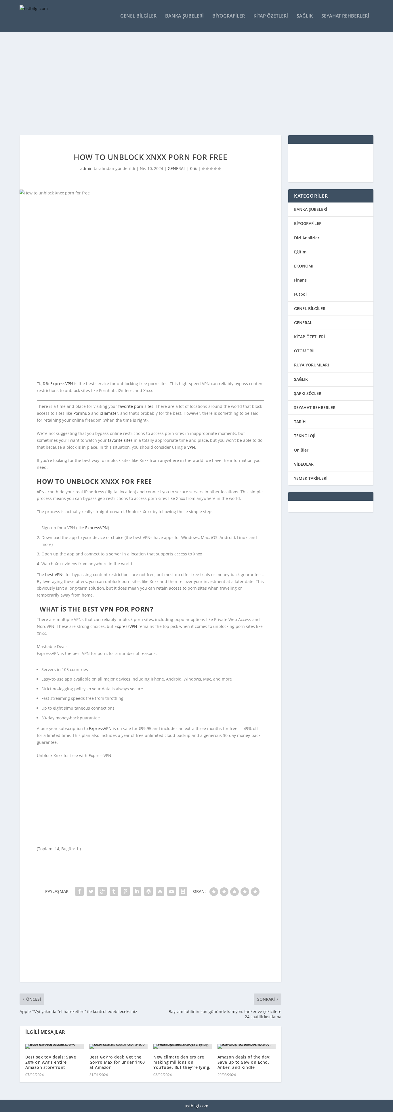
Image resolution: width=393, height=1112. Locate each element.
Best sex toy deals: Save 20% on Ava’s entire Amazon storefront (50, 1062)
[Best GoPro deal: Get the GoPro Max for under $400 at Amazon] (118, 1046)
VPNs (42, 491)
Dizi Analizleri (307, 237)
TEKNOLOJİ (304, 435)
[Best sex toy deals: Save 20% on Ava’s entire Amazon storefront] (54, 1046)
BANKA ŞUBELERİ (310, 209)
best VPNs (54, 574)
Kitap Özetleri (270, 16)
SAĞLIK (301, 379)
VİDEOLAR (304, 464)
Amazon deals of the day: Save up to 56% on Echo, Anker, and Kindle (244, 1062)
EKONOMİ (303, 266)
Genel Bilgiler (138, 16)
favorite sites (120, 440)
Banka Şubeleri (184, 16)
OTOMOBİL (305, 351)
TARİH (300, 421)
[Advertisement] (192, 83)
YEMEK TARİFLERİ (310, 478)
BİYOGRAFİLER (308, 223)
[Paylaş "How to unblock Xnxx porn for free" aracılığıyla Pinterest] (125, 891)
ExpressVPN (61, 383)
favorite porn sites (135, 406)
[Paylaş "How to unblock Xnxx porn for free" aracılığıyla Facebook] (79, 891)
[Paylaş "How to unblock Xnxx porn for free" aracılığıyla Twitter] (91, 891)
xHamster (109, 413)
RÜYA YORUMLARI (311, 365)
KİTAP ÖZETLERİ (309, 336)
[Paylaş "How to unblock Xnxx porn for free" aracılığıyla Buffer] (148, 891)
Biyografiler (228, 16)
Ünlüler (301, 450)
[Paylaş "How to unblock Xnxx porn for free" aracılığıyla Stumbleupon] (160, 891)
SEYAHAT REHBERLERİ (315, 407)
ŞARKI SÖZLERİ (308, 393)
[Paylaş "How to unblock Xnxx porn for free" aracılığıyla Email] (171, 891)
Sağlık (305, 16)
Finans (300, 280)
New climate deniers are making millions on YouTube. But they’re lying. (182, 1062)
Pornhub (81, 413)
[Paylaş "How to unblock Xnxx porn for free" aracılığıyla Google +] (102, 891)
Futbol (300, 294)
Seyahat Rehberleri (345, 16)
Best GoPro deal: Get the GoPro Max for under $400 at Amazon (117, 1062)
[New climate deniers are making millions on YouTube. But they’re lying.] (182, 1046)
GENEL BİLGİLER (309, 308)
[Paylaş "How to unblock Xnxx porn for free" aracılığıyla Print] (183, 891)
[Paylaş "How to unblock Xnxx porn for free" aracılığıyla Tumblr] (114, 891)
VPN (191, 447)
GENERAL (177, 168)
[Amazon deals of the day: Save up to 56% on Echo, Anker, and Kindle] (247, 1046)
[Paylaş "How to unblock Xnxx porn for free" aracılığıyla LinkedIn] (137, 891)
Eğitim (300, 252)
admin (86, 168)
